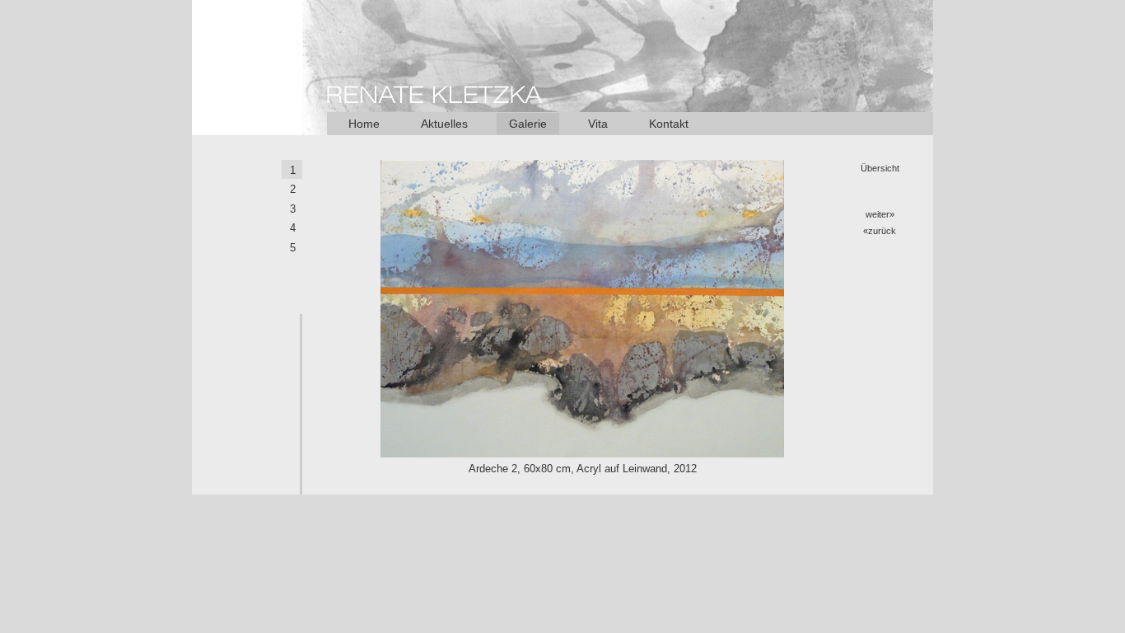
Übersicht (880, 168)
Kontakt (669, 124)
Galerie (528, 124)
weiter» (880, 214)
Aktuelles (444, 124)
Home (364, 124)
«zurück (879, 231)
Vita (598, 124)
